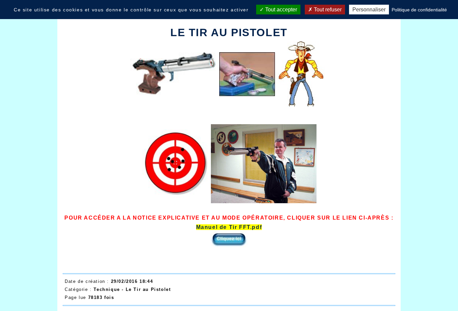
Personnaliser (369, 9)
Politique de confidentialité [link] (419, 9)
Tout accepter (280, 9)
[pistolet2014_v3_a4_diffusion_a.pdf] (174, 72)
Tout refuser (327, 9)
